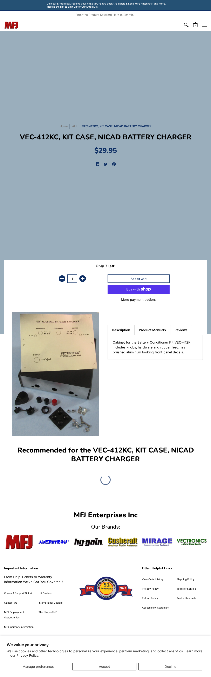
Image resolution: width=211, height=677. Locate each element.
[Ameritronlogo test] (54, 542)
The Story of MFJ (48, 612)
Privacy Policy (150, 588)
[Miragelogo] (157, 542)
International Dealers (50, 602)
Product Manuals (186, 598)
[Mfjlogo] (19, 542)
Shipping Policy (186, 579)
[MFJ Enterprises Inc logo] (11, 25)
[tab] (115, 314)
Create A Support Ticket (18, 593)
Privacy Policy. (27, 655)
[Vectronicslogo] (192, 542)
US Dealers (45, 593)
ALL (74, 126)
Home (64, 126)
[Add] (82, 278)
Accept (104, 666)
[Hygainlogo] (88, 542)
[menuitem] (186, 25)
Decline (170, 666)
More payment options (138, 299)
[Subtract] (62, 278)
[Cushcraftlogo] (123, 542)
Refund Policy (150, 598)
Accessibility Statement (155, 607)
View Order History (153, 579)
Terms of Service (186, 588)
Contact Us (10, 602)
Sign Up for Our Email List (82, 6)
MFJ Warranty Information (19, 626)
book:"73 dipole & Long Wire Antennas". (130, 3)
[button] (186, 25)
